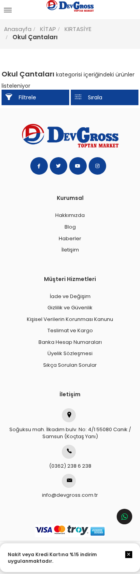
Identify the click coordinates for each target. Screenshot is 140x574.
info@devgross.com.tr (70, 495)
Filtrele (27, 97)
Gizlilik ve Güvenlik (70, 307)
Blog (70, 227)
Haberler (70, 238)
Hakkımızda (70, 215)
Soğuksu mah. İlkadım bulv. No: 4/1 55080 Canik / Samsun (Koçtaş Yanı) (70, 433)
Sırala (95, 97)
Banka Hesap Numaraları (70, 342)
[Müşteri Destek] (124, 516)
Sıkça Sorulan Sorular (70, 365)
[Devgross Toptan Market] (69, 9)
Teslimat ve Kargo (70, 330)
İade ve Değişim (70, 296)
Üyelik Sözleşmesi (70, 353)
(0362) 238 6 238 (70, 466)
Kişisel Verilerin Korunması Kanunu (70, 319)
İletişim (70, 249)
